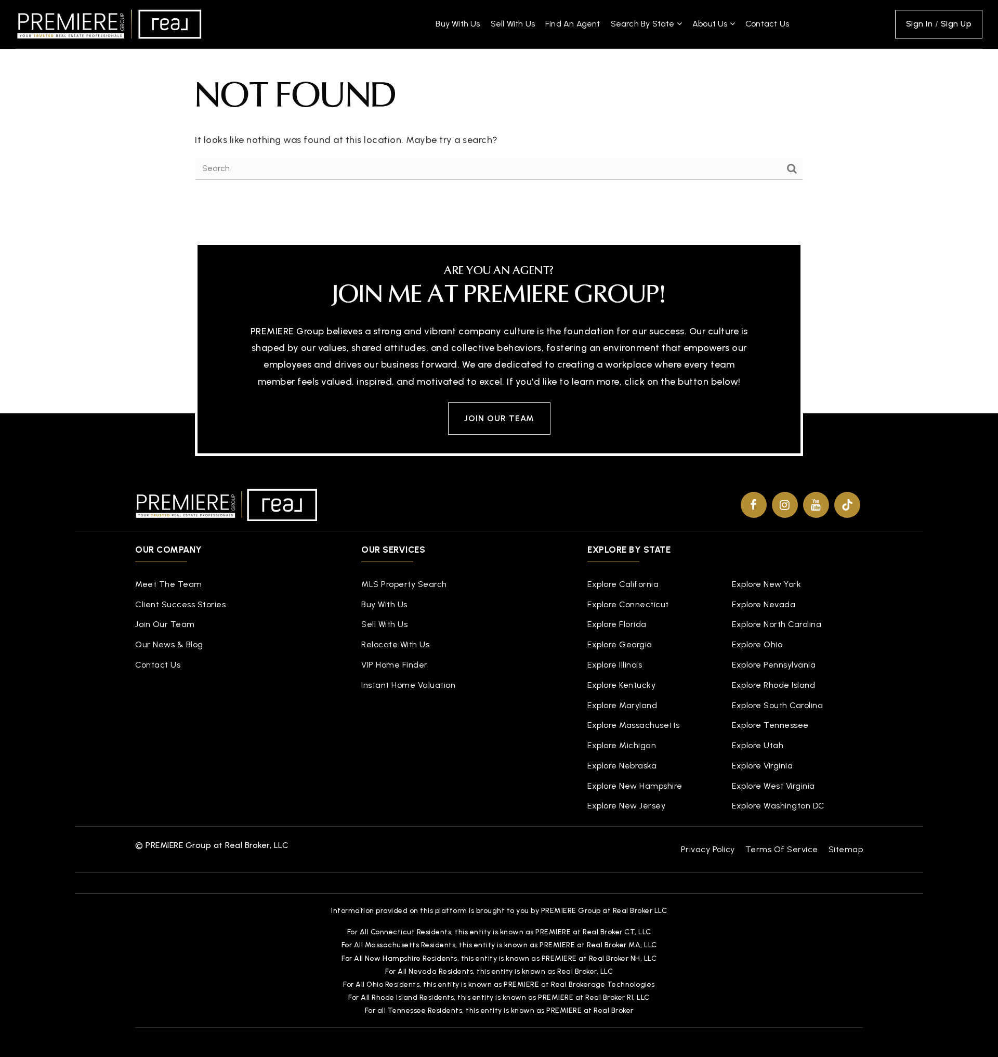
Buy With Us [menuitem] (458, 24)
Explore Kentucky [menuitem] (621, 685)
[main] (499, 102)
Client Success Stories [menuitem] (180, 604)
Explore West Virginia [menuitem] (773, 786)
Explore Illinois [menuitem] (614, 665)
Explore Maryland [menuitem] (622, 705)
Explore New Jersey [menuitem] (626, 806)
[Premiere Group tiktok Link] (847, 505)
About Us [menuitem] (711, 24)
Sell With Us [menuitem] (513, 24)
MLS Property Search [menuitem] (404, 584)
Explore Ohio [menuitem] (757, 644)
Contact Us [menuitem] (767, 24)
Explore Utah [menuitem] (757, 745)
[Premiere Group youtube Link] (816, 505)
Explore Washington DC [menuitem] (778, 806)
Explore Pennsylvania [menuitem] (774, 665)
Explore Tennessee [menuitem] (770, 725)
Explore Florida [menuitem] (617, 624)
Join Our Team (499, 418)
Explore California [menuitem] (623, 584)
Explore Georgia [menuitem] (619, 644)
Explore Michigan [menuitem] (621, 745)
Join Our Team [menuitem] (165, 624)
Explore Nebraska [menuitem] (621, 766)
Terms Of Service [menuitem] (781, 849)
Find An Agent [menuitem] (572, 24)
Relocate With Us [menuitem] (395, 644)
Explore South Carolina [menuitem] (777, 705)
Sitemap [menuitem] (846, 849)
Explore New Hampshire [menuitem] (634, 786)
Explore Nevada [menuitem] (763, 604)
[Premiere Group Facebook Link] (754, 505)
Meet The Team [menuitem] (168, 584)
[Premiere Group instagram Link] (785, 505)
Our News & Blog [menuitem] (169, 644)
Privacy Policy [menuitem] (708, 849)
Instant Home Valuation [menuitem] (408, 685)
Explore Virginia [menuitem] (762, 766)
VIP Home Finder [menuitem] (394, 665)
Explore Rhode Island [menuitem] (773, 685)
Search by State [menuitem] (644, 24)
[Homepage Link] (109, 23)
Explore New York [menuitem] (766, 584)
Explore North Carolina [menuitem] (776, 624)
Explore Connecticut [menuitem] (628, 604)
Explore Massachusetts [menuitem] (633, 725)
